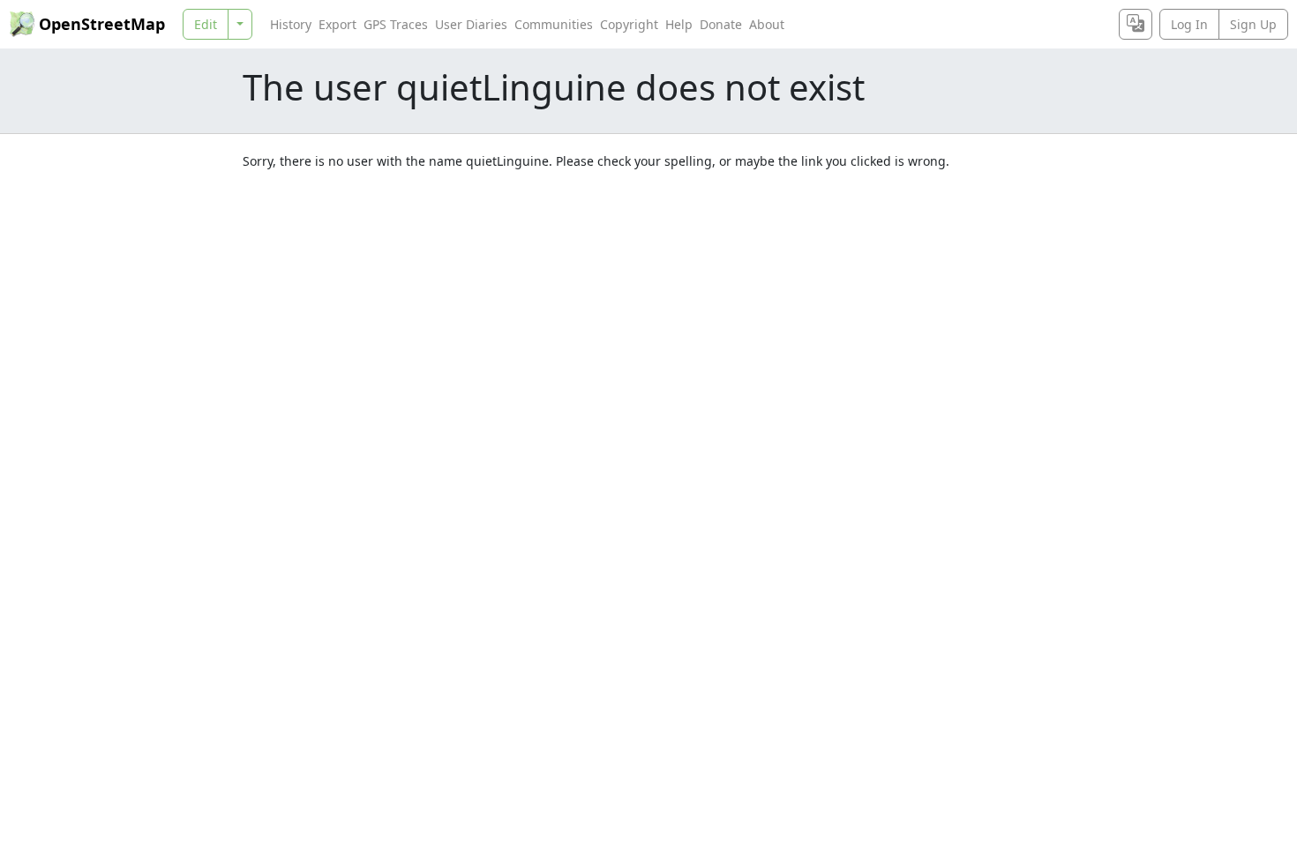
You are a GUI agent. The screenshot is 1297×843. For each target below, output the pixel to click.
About (766, 24)
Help (679, 24)
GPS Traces (396, 24)
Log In (1189, 24)
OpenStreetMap (102, 23)
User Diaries (471, 24)
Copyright (629, 24)
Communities (553, 24)
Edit (205, 24)
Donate (721, 24)
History (290, 24)
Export (337, 24)
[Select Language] (1135, 24)
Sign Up (1253, 24)
